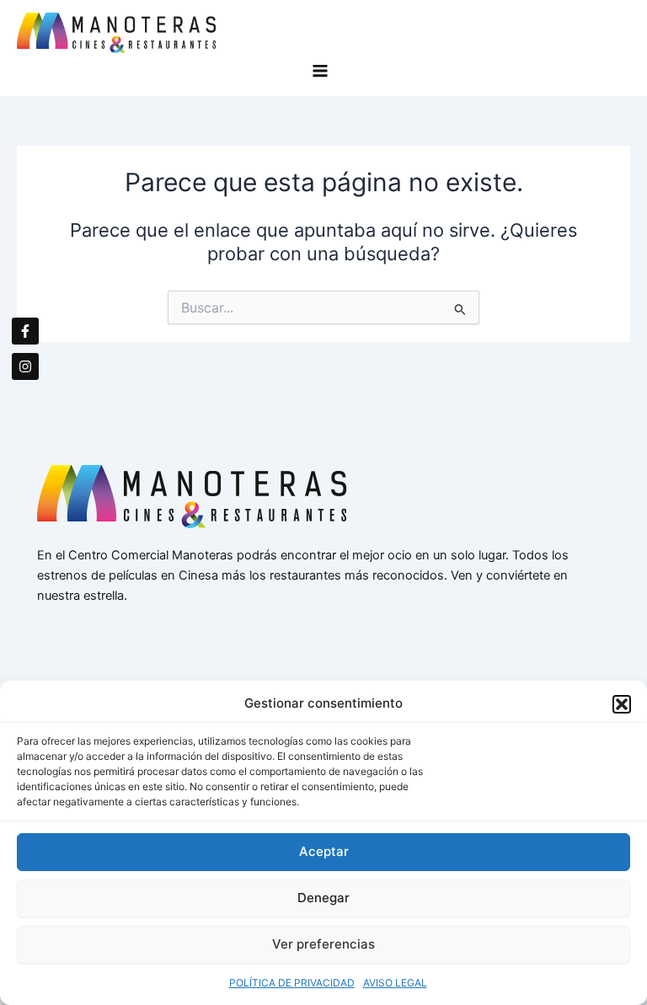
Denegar (323, 898)
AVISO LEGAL (395, 982)
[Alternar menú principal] (324, 71)
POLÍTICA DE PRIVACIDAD (292, 982)
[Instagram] (25, 366)
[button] (621, 704)
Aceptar (324, 851)
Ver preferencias (323, 944)
